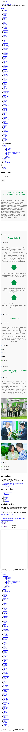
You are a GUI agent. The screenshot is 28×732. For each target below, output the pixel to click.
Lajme (4, 158)
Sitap (4, 493)
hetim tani (3, 511)
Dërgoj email (3, 522)
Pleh (7, 156)
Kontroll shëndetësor (11, 154)
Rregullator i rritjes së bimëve (13, 152)
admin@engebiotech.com (9, 4)
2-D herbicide (4, 518)
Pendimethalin (22, 518)
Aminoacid (8, 157)
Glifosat (11, 520)
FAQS (4, 160)
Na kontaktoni (6, 162)
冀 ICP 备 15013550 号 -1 (7, 514)
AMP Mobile (6, 494)
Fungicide (8, 150)
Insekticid (8, 148)
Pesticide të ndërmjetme (11, 153)
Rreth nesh (5, 161)
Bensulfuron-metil (5, 520)
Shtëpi (4, 145)
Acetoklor (9, 518)
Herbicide (8, 149)
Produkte (5, 147)
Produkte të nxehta (7, 492)
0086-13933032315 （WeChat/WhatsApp (13, 483)
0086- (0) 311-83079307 (9, 484)
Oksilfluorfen (15, 518)
